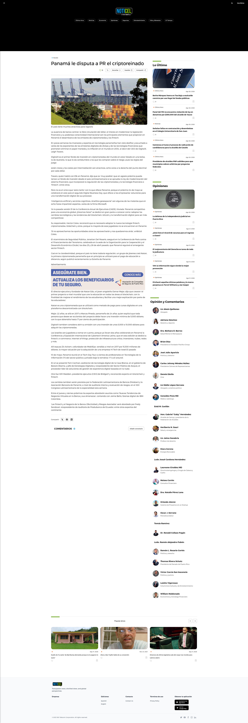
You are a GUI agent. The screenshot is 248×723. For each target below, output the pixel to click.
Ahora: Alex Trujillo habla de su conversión (65, 655)
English (103, 704)
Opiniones (114, 20)
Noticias (91, 20)
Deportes (126, 20)
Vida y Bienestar (155, 20)
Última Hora (80, 20)
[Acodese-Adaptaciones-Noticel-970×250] (99, 278)
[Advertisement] (124, 37)
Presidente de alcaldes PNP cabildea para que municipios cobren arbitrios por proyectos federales (173, 164)
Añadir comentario (136, 429)
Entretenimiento (139, 20)
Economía (102, 20)
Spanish (103, 701)
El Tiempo (169, 20)
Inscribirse (240, 3)
